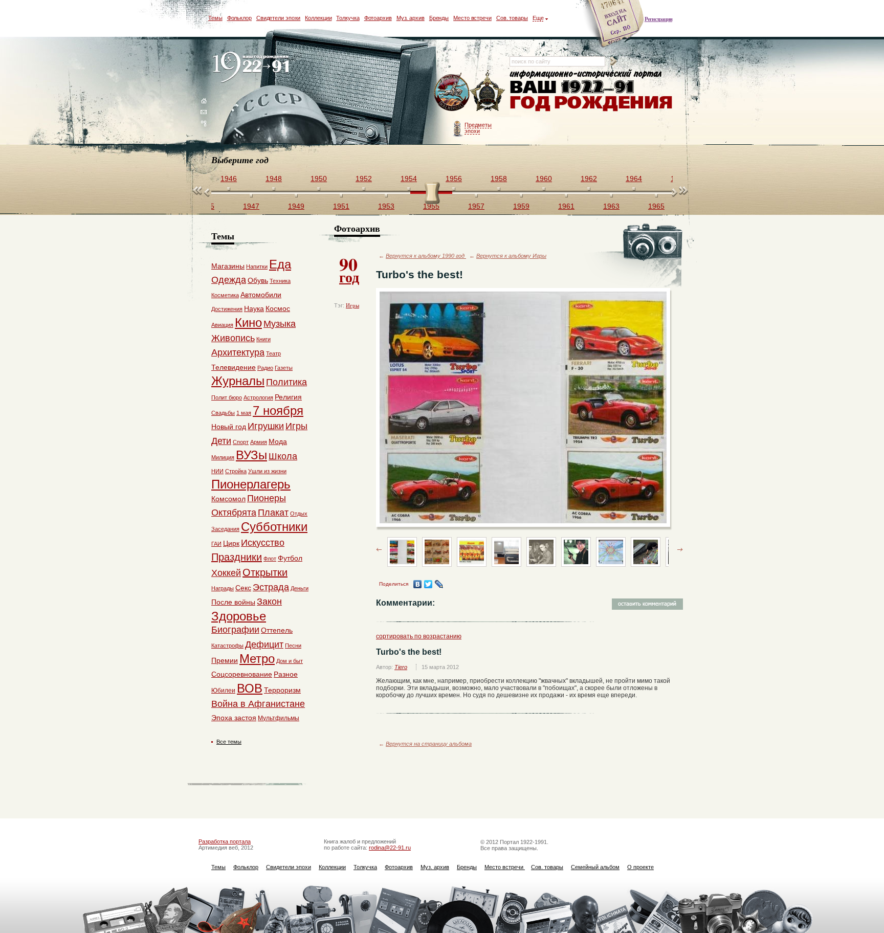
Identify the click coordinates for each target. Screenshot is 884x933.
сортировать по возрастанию (418, 636)
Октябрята (233, 512)
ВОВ (249, 688)
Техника (280, 281)
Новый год (228, 427)
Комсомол (228, 499)
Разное (286, 674)
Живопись (233, 338)
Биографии (235, 630)
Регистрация (658, 19)
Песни (293, 645)
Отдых (298, 513)
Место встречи (472, 18)
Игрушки (266, 426)
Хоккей (226, 573)
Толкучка (347, 18)
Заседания (225, 529)
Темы (215, 18)
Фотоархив (378, 18)
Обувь (258, 280)
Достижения (226, 309)
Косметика (225, 295)
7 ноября (278, 410)
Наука (254, 308)
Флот (269, 559)
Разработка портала (224, 841)
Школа (283, 456)
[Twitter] (428, 584)
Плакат (273, 512)
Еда (280, 264)
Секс (243, 588)
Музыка (279, 324)
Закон (269, 601)
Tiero (400, 667)
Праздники (236, 557)
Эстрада (271, 587)
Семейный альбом (595, 867)
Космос (278, 308)
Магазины (228, 266)
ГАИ (216, 544)
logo (253, 68)
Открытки (265, 572)
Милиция (222, 457)
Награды (222, 588)
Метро (257, 658)
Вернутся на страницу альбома (429, 744)
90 (349, 269)
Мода (278, 441)
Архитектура (237, 352)
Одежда (228, 280)
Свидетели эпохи (278, 18)
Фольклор (239, 18)
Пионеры (266, 498)
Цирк (231, 543)
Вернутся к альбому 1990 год (426, 256)
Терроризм (282, 690)
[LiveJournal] (439, 584)
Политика (286, 382)
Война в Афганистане (258, 704)
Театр (273, 353)
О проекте (640, 867)
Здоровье (238, 616)
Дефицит (264, 644)
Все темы (228, 742)
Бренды (439, 18)
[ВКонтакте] (417, 584)
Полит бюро (226, 397)
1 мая (243, 413)
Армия (258, 442)
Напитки (257, 266)
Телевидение (233, 367)
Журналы (237, 381)
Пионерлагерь (251, 484)
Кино (248, 322)
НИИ (217, 471)
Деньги (299, 588)
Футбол (290, 558)
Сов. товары (512, 18)
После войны (233, 602)
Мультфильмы (278, 718)
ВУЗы (251, 455)
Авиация (222, 325)
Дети (221, 441)
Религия (288, 397)
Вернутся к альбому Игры (511, 256)
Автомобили (260, 295)
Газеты (284, 368)
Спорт (241, 442)
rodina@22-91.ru (390, 848)
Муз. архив (410, 18)
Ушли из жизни (267, 471)
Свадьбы (223, 413)
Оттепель (277, 630)
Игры (352, 305)
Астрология (258, 397)
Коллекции (318, 18)
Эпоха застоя (233, 718)
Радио (265, 368)
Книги (263, 339)
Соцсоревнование (241, 674)
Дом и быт (289, 661)
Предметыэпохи (478, 128)
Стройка (236, 471)
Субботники (274, 527)
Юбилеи (223, 690)
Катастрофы (227, 645)
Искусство (262, 543)
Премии (224, 660)
